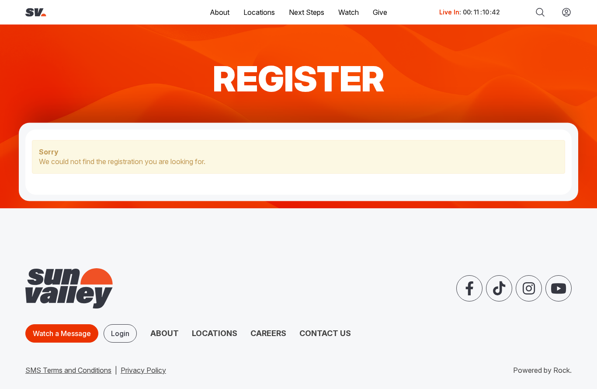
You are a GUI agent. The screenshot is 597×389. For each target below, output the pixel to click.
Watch (348, 12)
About (164, 333)
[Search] (540, 12)
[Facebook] (469, 288)
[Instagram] (529, 288)
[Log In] (563, 12)
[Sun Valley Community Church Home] (65, 12)
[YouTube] (558, 288)
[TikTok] (499, 288)
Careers (268, 333)
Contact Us (325, 333)
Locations (259, 12)
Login (120, 333)
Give (380, 12)
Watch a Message (62, 333)
